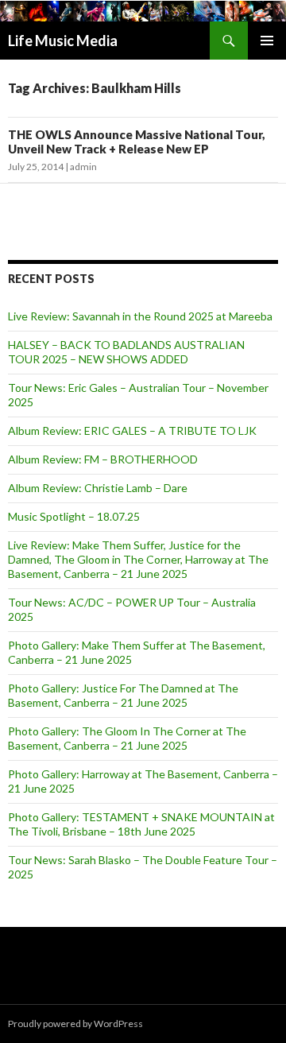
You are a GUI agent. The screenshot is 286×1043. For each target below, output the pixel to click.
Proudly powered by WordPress (75, 1023)
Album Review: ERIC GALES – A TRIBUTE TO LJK (132, 430)
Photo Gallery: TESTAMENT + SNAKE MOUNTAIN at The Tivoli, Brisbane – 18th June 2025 (141, 824)
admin (83, 167)
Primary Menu (267, 40)
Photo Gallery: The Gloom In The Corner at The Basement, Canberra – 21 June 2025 (127, 738)
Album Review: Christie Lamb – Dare (97, 487)
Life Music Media (63, 40)
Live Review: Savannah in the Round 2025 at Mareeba (140, 316)
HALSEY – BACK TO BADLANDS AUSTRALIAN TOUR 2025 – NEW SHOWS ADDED (126, 352)
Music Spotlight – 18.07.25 (74, 516)
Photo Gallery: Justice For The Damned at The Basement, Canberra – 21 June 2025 (123, 695)
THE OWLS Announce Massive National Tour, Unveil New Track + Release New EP (136, 141)
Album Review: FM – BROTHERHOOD (103, 459)
